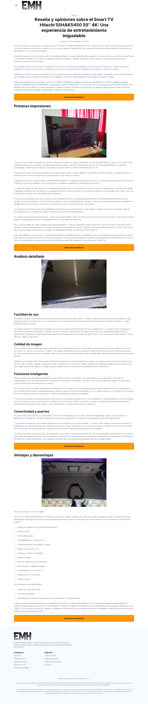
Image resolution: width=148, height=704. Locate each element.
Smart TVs (17, 656)
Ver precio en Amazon (74, 97)
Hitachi (74, 15)
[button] (16, 5)
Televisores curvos (21, 662)
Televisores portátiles (21, 668)
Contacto (48, 665)
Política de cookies (51, 659)
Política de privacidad (52, 662)
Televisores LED (19, 659)
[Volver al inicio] (77, 5)
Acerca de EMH (50, 656)
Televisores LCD (20, 665)
